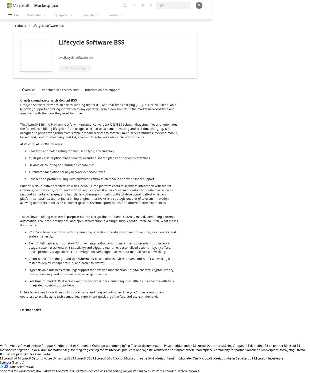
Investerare (275, 358)
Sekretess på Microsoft (251, 358)
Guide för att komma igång (111, 345)
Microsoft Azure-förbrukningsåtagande (220, 345)
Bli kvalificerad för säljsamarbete (172, 350)
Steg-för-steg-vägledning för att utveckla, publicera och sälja (105, 350)
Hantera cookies (188, 371)
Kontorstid (84, 345)
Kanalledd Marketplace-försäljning (270, 350)
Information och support (102, 90)
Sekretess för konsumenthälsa (20, 371)
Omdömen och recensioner (59, 90)
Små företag (157, 358)
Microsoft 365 (82, 358)
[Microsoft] (18, 5)
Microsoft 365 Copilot (108, 358)
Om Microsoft (202, 358)
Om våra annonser (163, 371)
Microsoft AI (8, 358)
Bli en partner (273, 345)
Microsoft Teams (135, 358)
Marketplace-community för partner (220, 350)
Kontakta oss (65, 371)
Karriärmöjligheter (179, 358)
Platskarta (48, 371)
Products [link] (19, 26)
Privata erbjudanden (178, 345)
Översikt (28, 90)
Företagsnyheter (224, 358)
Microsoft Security (30, 358)
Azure (48, 358)
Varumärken (141, 371)
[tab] (29, 89)
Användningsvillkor (119, 371)
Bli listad (290, 345)
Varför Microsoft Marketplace (20, 345)
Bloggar (47, 345)
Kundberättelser (65, 345)
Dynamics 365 (62, 358)
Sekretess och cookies (90, 371)
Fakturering (256, 345)
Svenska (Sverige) (12, 362)
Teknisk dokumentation (147, 345)
